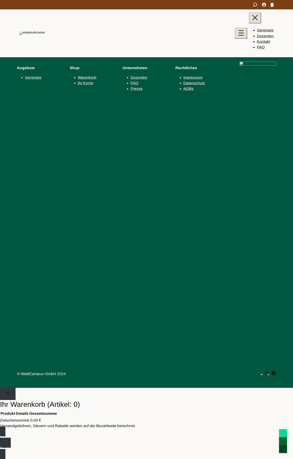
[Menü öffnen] (241, 33)
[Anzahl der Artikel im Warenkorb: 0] (272, 5)
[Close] (8, 394)
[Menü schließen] (255, 18)
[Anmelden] (263, 4)
